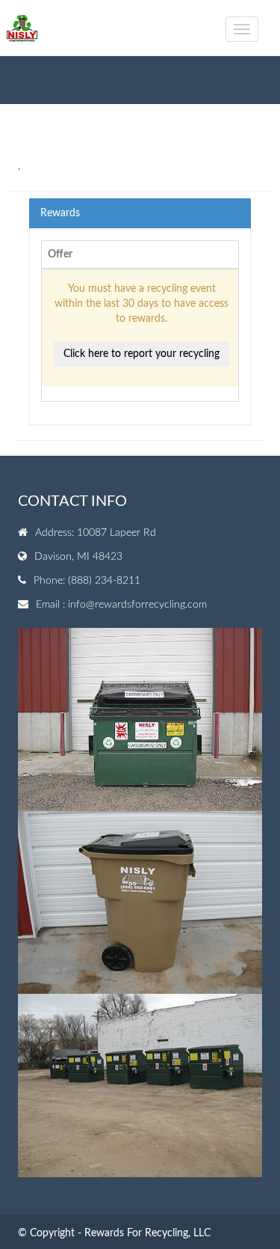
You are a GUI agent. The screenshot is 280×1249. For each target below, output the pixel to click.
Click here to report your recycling (141, 354)
